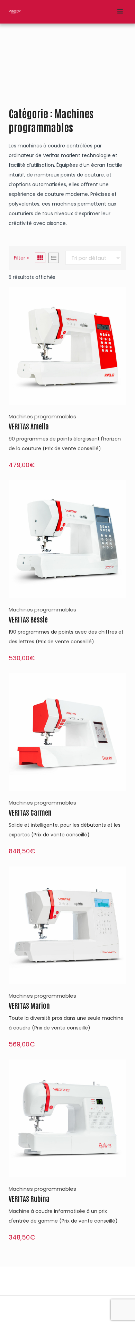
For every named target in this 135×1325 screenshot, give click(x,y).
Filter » (21, 257)
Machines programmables (42, 416)
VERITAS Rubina (29, 1198)
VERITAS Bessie (28, 619)
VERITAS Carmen (30, 812)
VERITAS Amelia (29, 425)
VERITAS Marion (29, 1005)
